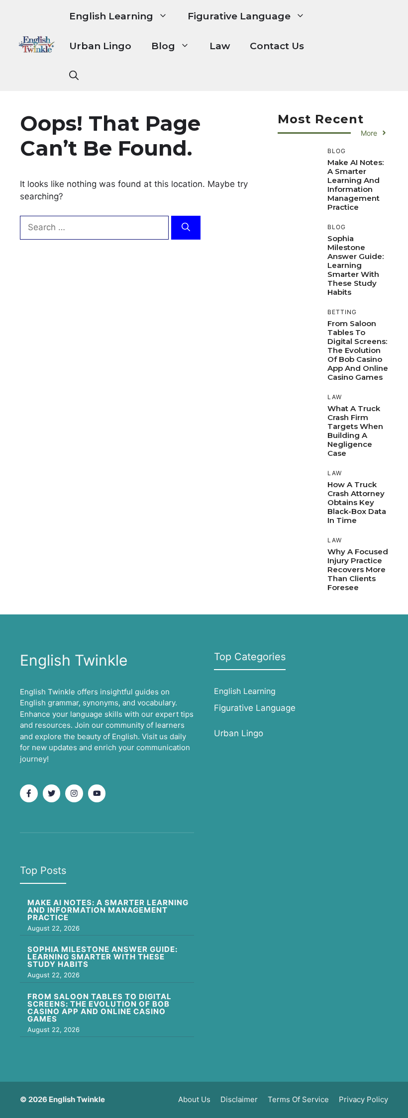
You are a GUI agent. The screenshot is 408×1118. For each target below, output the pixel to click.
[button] (74, 76)
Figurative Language (239, 16)
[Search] (186, 228)
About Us (194, 1099)
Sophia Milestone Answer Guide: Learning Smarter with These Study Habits (355, 265)
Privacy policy (363, 1099)
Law (219, 46)
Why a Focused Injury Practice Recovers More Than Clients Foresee (357, 569)
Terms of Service (298, 1099)
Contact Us (277, 46)
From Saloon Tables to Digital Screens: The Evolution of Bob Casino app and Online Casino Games (357, 350)
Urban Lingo (100, 46)
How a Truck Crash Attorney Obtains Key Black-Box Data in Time (356, 502)
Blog (163, 46)
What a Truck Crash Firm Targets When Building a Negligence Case (355, 431)
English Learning (111, 16)
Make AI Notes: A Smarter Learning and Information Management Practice (355, 185)
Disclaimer (239, 1099)
